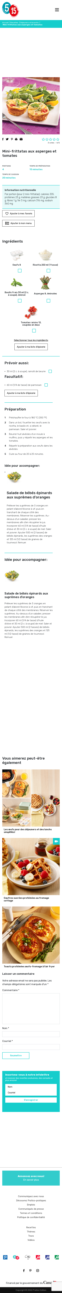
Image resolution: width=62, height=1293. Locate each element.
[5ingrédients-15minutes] (16, 1257)
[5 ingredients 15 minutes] (7, 10)
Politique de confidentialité (31, 1217)
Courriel (7, 1041)
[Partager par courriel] (21, 139)
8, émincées (45, 294)
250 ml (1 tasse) (45, 265)
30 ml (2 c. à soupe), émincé (17, 293)
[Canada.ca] (49, 1282)
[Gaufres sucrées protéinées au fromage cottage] (31, 866)
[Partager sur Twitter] (7, 139)
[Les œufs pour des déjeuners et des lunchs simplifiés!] (31, 798)
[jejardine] (57, 1257)
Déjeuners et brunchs (29, 23)
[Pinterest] (30, 1270)
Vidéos (31, 1240)
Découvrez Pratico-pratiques (31, 1200)
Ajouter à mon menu (21, 223)
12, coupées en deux (31, 323)
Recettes (14, 23)
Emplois (31, 1204)
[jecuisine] (38, 1257)
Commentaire (10, 990)
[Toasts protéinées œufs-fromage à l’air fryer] (31, 935)
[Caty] (28, 1257)
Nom (5, 1028)
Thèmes (31, 1231)
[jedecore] (47, 1257)
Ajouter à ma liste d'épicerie (31, 347)
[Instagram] (37, 1270)
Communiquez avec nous (31, 1196)
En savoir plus (31, 1178)
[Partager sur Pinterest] (12, 139)
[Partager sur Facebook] (2, 139)
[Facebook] (24, 1270)
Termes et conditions (31, 1213)
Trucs (31, 1235)
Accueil (5, 23)
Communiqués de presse (31, 1209)
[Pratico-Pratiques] (5, 1257)
